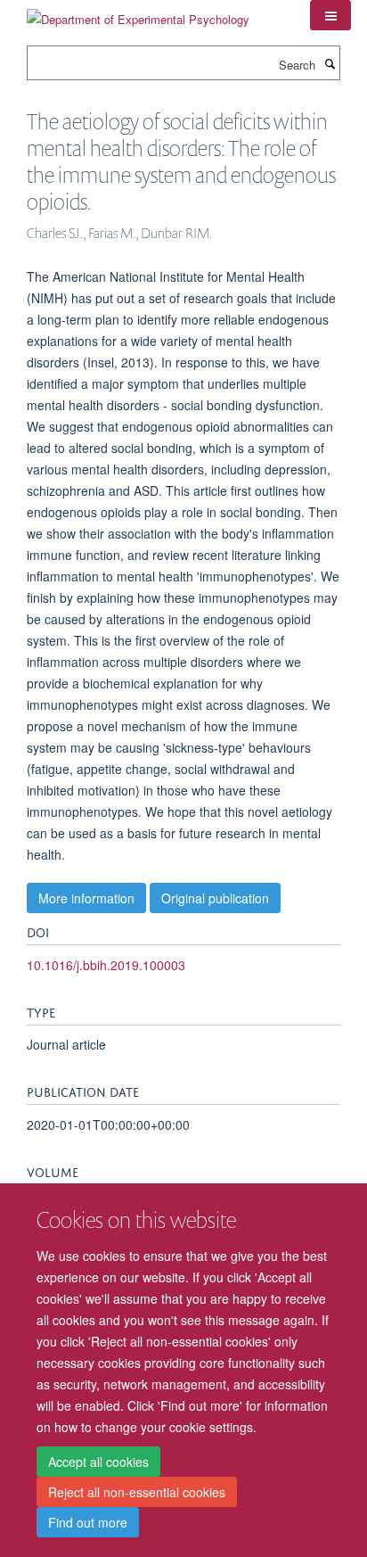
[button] (330, 15)
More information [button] (86, 898)
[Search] (329, 63)
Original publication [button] (215, 898)
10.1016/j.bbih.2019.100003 (106, 965)
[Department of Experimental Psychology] (138, 12)
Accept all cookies (98, 1461)
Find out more (87, 1522)
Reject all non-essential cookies (136, 1492)
